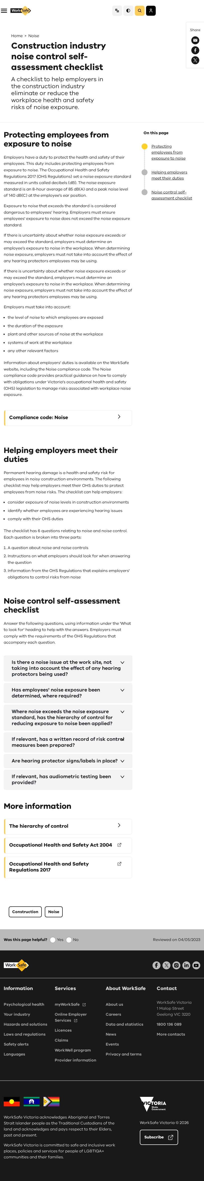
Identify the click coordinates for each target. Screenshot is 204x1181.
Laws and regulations (25, 1034)
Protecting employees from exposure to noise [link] (169, 152)
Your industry (17, 1014)
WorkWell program (73, 1050)
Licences (63, 1030)
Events (112, 1044)
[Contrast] (128, 10)
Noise (33, 36)
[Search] (140, 11)
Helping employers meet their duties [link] (169, 175)
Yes (60, 939)
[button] (4, 10)
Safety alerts (16, 1044)
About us (114, 1004)
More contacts (171, 1034)
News (111, 1034)
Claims (61, 1040)
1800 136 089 (169, 1024)
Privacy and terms (124, 1054)
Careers (113, 1014)
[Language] (117, 10)
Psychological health (24, 1004)
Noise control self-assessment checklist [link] (172, 195)
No (76, 939)
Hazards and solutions (25, 1024)
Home (17, 36)
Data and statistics (124, 1024)
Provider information (75, 1060)
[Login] (151, 11)
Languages (14, 1054)
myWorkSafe (67, 1004)
